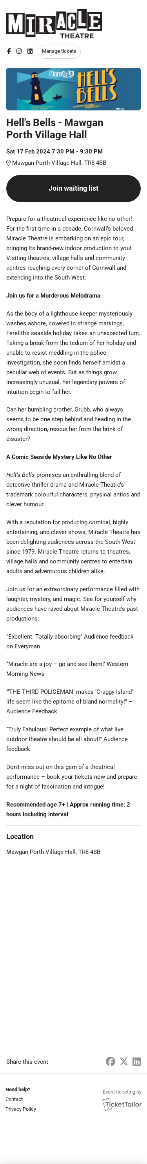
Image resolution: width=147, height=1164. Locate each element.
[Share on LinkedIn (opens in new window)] (136, 1062)
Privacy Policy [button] (20, 1109)
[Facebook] (9, 51)
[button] (19, 1099)
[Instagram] (19, 51)
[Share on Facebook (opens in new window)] (110, 1062)
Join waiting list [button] (73, 188)
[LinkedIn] (30, 51)
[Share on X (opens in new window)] (124, 1062)
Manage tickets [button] (59, 51)
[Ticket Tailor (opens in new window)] (122, 1104)
